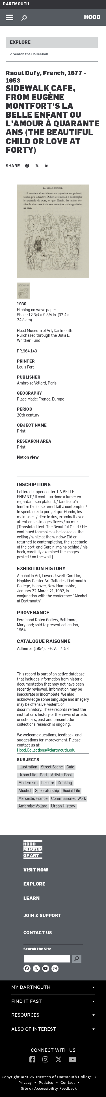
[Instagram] (45, 1059)
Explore (20, 42)
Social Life (71, 791)
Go (76, 959)
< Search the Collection (29, 54)
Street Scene (52, 767)
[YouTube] (72, 1059)
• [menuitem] (95, 1076)
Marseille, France (32, 799)
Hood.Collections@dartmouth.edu (46, 750)
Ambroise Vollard (32, 806)
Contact (67, 1082)
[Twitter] (58, 1059)
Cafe (70, 767)
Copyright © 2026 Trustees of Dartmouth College (47, 1076)
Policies (46, 1082)
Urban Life (27, 775)
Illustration (27, 767)
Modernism (28, 783)
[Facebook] (32, 1059)
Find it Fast (26, 1001)
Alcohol (24, 791)
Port (43, 775)
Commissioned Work (68, 799)
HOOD (92, 17)
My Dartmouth (31, 987)
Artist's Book (62, 775)
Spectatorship (47, 791)
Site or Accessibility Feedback (49, 1088)
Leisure (47, 783)
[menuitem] (53, 987)
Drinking (65, 783)
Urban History (63, 806)
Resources (25, 1015)
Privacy (25, 1082)
